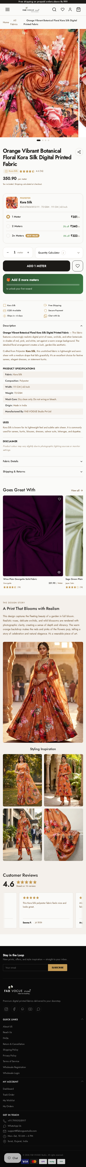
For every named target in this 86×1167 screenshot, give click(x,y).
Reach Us (7, 1032)
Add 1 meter (36, 266)
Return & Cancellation (14, 1044)
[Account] (70, 9)
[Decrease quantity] (7, 252)
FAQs (6, 1038)
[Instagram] (6, 1009)
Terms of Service (11, 1061)
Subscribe (58, 967)
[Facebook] (14, 1009)
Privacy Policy (9, 1055)
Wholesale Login (11, 1073)
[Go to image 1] (38, 140)
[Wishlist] (62, 9)
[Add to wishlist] (77, 265)
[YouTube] (30, 1009)
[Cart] (78, 9)
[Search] (54, 9)
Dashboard (8, 1088)
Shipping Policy (10, 1049)
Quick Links (10, 1019)
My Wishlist (9, 1100)
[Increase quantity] (28, 252)
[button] (63, 252)
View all (75, 490)
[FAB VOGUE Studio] (31, 9)
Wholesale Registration (14, 1067)
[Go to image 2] (42, 140)
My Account (10, 1081)
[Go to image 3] (45, 140)
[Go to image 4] (48, 140)
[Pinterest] (22, 1009)
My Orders (8, 1106)
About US (7, 1026)
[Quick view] (59, 572)
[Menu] (7, 9)
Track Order (8, 1094)
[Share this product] (79, 152)
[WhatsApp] (38, 1009)
